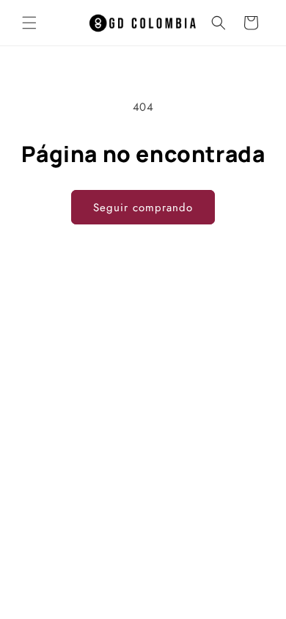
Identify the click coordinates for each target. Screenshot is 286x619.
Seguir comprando (143, 207)
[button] (29, 23)
